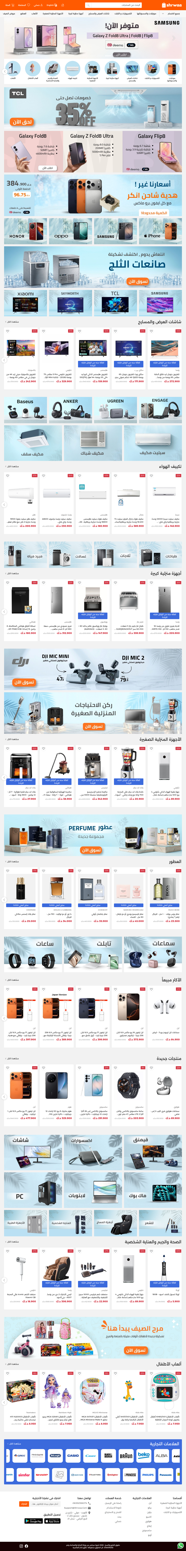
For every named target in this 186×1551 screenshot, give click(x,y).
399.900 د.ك (100, 1039)
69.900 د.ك (173, 1118)
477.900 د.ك (28, 1118)
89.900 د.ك (173, 798)
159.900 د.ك (100, 381)
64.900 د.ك (173, 1039)
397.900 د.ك (28, 1039)
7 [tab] (86, 55)
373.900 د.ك (136, 1039)
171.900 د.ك (136, 381)
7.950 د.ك (173, 1423)
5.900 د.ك (173, 1301)
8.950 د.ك (101, 1423)
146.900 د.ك (172, 526)
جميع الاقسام (174, 13)
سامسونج (147, 1530)
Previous (174, 38)
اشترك (24, 1504)
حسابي (118, 1521)
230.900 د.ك (64, 526)
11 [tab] (56, 55)
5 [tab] (100, 55)
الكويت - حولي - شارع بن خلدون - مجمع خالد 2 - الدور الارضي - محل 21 (78, 1515)
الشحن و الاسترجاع (113, 1512)
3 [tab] (115, 55)
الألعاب (34, 13)
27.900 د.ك (29, 798)
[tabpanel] (93, 38)
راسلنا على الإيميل (113, 1503)
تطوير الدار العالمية (80, 1548)
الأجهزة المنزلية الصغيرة (53, 13)
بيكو (150, 1507)
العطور (23, 13)
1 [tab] (130, 55)
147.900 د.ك (100, 633)
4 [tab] (108, 55)
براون (149, 1512)
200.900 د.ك (28, 526)
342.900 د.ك (100, 798)
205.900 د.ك (172, 633)
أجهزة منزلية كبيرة (75, 13)
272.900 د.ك (172, 381)
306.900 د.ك (64, 1301)
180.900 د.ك (100, 526)
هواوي (148, 1521)
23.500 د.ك (173, 921)
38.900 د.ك (65, 798)
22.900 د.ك (101, 1301)
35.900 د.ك (101, 921)
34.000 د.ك (64, 921)
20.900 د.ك (136, 798)
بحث (119, 1517)
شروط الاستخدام (113, 1507)
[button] (38, 5)
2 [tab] (123, 55)
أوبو (150, 1535)
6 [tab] (93, 55)
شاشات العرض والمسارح (99, 13)
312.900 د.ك (64, 633)
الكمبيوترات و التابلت (123, 13)
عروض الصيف (9, 13)
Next (12, 38)
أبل (150, 1503)
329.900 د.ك (64, 381)
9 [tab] (71, 55)
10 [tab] (63, 55)
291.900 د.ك (100, 1118)
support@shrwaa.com (78, 1508)
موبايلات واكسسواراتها (146, 13)
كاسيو (149, 1517)
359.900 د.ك (136, 633)
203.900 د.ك (136, 1118)
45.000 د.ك (136, 921)
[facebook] (26, 1546)
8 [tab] (78, 55)
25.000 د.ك (29, 921)
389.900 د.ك (136, 526)
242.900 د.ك (28, 381)
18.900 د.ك (29, 1301)
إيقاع (149, 1526)
